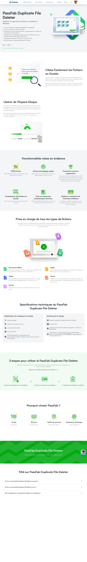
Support (66, 2)
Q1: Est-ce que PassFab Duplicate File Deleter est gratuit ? (21, 481)
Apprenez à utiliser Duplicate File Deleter (42, 370)
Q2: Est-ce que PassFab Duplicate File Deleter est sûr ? (20, 487)
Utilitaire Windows (27, 2)
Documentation (49, 2)
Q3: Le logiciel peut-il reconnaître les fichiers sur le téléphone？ (23, 493)
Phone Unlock (38, 2)
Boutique (59, 2)
